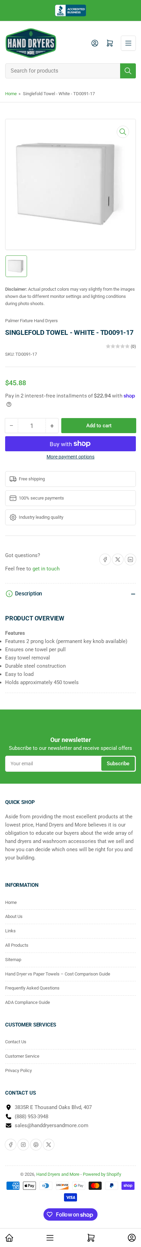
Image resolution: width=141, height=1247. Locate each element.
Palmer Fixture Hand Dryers (31, 320)
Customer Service (22, 1056)
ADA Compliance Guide (27, 1002)
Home (11, 93)
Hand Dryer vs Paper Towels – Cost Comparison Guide (57, 974)
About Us (14, 916)
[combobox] (70, 70)
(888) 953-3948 (31, 1116)
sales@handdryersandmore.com (51, 1125)
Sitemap (13, 959)
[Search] (128, 71)
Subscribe (118, 763)
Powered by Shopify (102, 1174)
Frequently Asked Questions (32, 988)
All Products (16, 945)
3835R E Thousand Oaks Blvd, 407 (53, 1107)
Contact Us (15, 1041)
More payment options (70, 456)
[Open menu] (128, 43)
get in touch (46, 569)
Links (10, 930)
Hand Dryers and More (58, 1174)
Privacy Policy (18, 1070)
